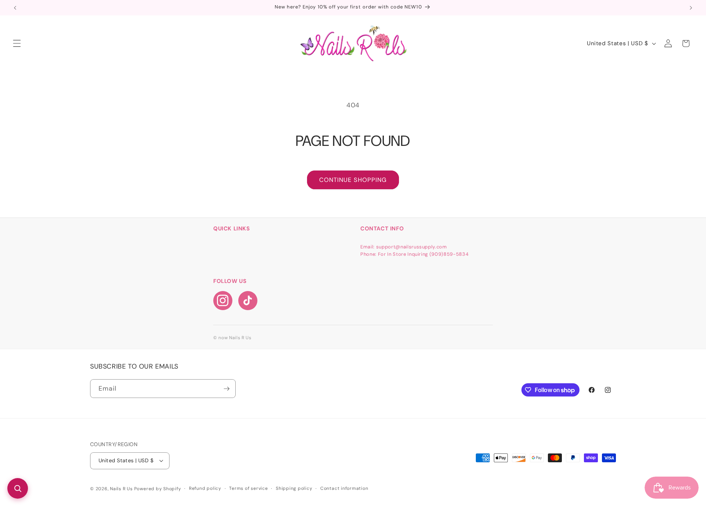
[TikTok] (247, 300)
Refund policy (205, 488)
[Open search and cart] (17, 488)
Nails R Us (122, 489)
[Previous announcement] (15, 7)
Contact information (344, 488)
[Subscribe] (226, 388)
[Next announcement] (691, 7)
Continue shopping (353, 180)
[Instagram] (222, 300)
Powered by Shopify (157, 489)
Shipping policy (294, 488)
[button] (17, 43)
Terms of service (248, 488)
